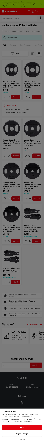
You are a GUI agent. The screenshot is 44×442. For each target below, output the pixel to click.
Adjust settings (22, 434)
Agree (22, 427)
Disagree (22, 439)
